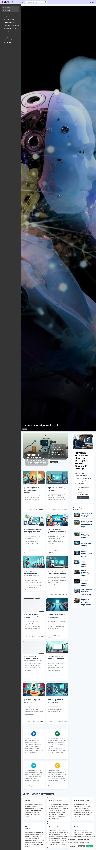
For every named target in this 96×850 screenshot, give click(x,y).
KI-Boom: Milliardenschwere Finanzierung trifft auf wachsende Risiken (56, 700)
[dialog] (80, 843)
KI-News (41, 509)
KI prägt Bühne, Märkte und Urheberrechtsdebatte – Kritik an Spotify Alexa (33, 700)
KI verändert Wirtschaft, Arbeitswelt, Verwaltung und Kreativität (32, 616)
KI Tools (77, 827)
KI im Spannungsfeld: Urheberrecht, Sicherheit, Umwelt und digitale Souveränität (33, 658)
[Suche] (45, 2)
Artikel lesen (54, 462)
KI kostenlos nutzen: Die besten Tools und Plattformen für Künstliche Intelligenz (86, 525)
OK (89, 846)
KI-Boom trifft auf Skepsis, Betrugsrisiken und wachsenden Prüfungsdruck (57, 488)
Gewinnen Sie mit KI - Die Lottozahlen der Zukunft (86, 515)
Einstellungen (72, 846)
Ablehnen (81, 846)
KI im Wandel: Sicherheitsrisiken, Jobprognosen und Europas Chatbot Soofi (33, 531)
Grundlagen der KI (56, 800)
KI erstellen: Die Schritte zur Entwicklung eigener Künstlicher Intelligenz (86, 602)
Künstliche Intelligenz (82, 800)
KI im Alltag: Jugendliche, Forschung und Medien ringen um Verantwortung (57, 531)
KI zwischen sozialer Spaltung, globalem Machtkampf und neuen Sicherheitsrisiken (57, 616)
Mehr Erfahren (83, 498)
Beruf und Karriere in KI (57, 827)
